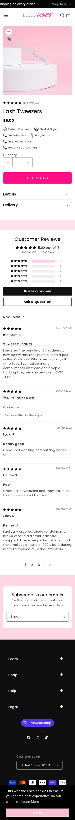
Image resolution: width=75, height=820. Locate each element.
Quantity (10, 155)
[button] (6, 15)
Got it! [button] (37, 812)
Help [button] (12, 690)
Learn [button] (13, 659)
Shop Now (58, 4)
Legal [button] (13, 706)
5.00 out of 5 (48, 247)
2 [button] (32, 564)
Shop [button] (13, 675)
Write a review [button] (37, 291)
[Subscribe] (64, 617)
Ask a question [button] (37, 301)
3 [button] (39, 564)
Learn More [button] (30, 801)
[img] (12, 328)
